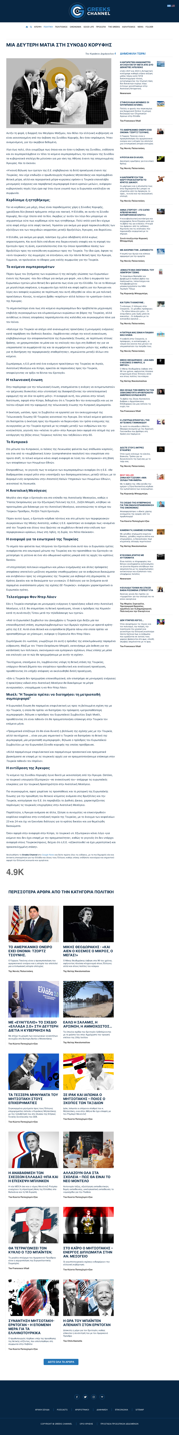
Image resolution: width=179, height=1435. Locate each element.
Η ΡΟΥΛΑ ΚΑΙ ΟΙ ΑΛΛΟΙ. (132, 157)
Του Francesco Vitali (18, 1268)
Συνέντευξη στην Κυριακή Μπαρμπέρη (134, 239)
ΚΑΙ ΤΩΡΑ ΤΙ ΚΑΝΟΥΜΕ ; (132, 302)
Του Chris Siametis (72, 1341)
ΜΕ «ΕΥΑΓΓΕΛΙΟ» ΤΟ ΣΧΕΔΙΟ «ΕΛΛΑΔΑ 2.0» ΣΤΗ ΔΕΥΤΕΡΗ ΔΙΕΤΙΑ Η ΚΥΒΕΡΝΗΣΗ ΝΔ (33, 1026)
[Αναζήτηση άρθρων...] (31, 26)
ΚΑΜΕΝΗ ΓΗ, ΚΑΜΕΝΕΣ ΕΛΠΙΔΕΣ (136, 530)
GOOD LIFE (88, 27)
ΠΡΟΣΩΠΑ (101, 27)
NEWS (140, 27)
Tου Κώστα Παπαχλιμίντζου (23, 1043)
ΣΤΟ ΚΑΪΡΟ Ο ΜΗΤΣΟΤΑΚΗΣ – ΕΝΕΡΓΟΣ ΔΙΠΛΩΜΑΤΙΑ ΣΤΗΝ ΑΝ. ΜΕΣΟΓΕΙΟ (88, 1252)
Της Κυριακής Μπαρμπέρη (133, 293)
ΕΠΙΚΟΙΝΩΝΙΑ (121, 1409)
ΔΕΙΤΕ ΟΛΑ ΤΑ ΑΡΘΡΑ (61, 1361)
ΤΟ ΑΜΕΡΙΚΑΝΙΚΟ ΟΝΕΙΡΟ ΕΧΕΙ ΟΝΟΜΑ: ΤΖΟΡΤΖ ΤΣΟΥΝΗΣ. (30, 951)
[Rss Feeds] (102, 1396)
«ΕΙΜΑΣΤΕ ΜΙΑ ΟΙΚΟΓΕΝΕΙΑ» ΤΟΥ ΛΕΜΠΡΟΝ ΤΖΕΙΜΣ (137, 271)
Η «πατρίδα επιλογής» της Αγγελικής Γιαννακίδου (135, 421)
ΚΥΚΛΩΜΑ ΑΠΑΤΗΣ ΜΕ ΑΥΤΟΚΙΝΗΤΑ (132, 556)
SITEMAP (140, 1409)
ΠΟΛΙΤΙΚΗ (48, 27)
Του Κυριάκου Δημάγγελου (99, 53)
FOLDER (149, 27)
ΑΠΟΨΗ (37, 27)
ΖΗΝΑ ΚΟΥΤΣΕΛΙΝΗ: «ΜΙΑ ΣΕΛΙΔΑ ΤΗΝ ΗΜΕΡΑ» (133, 477)
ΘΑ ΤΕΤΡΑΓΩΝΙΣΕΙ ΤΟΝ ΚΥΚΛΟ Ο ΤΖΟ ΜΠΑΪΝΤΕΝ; (30, 1250)
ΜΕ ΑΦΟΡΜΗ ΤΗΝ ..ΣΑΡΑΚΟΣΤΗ (136, 250)
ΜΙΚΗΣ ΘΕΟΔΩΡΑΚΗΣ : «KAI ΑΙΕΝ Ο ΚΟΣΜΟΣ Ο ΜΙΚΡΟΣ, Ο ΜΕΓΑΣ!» (88, 951)
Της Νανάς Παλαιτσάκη (20, 971)
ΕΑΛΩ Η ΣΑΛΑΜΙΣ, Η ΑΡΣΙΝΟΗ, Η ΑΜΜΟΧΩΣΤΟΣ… (87, 1024)
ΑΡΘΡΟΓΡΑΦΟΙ (82, 1409)
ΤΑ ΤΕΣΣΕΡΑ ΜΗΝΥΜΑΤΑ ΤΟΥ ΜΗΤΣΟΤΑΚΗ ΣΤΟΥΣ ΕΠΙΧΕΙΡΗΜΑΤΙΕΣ (33, 1099)
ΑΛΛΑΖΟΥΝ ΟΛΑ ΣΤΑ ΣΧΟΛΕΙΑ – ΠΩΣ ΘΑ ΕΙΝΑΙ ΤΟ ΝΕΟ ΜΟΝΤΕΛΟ (86, 1177)
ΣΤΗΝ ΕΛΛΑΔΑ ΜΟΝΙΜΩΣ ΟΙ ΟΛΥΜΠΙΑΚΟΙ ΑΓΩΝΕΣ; (134, 103)
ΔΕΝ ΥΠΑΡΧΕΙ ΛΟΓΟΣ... (132, 620)
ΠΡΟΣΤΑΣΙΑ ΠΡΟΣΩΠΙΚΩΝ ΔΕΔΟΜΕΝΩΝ (119, 1424)
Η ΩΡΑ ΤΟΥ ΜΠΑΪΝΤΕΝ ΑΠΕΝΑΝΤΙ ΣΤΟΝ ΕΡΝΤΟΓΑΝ (87, 1323)
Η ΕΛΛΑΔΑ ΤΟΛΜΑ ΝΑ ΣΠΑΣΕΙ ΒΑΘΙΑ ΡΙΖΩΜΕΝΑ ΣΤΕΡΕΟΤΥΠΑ (136, 589)
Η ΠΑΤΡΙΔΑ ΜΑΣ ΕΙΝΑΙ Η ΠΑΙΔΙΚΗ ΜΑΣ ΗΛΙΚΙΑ (137, 333)
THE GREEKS (114, 27)
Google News (48, 854)
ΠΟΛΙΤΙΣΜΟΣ (61, 27)
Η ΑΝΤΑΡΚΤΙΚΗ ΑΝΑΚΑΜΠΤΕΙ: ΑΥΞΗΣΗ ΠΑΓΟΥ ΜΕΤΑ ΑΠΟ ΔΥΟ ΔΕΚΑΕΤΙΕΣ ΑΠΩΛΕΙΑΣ (136, 65)
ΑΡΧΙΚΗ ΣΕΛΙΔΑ (42, 1409)
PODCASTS (62, 1409)
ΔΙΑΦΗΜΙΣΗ (102, 1409)
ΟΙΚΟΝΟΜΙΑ (75, 27)
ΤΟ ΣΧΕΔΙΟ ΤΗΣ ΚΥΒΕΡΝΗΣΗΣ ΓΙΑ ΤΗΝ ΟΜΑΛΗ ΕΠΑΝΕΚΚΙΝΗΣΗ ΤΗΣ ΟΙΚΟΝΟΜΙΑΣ (137, 505)
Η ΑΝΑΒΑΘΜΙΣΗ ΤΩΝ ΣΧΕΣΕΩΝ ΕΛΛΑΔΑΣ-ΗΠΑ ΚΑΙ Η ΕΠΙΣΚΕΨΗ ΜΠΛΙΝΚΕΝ (33, 1177)
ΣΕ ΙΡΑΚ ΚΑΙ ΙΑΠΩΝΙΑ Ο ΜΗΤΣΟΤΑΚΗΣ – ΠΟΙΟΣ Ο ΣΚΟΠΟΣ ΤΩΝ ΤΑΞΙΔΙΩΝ (84, 1099)
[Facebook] (115, 53)
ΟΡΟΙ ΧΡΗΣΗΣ (86, 1424)
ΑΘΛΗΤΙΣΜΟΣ (128, 27)
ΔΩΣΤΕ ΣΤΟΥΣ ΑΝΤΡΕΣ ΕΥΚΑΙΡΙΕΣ (132, 448)
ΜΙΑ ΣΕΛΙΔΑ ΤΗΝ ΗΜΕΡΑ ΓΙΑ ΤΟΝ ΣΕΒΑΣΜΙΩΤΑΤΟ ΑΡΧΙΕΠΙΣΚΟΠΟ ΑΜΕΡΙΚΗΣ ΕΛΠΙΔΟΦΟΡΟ (137, 392)
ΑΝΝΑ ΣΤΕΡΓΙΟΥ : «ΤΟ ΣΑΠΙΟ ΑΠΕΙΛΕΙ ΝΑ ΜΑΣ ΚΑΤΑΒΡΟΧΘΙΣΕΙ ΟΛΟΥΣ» (135, 212)
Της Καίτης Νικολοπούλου (76, 971)
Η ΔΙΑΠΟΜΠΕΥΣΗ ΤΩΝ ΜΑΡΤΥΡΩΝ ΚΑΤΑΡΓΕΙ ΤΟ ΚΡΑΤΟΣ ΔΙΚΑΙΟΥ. (133, 180)
